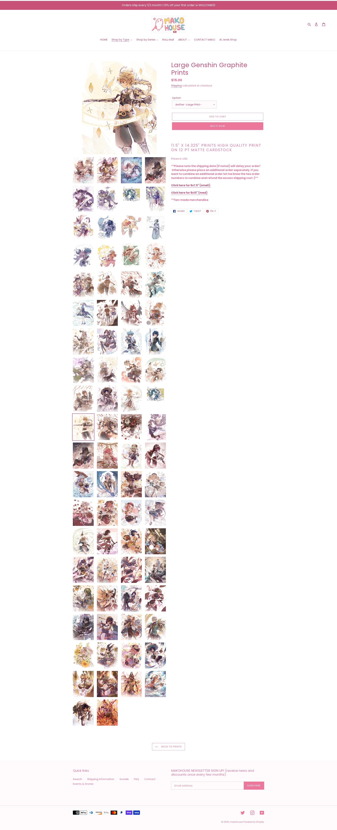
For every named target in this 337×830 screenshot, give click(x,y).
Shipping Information (100, 779)
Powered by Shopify (253, 821)
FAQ (136, 779)
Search (77, 779)
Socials (124, 779)
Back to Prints (171, 746)
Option (176, 98)
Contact (150, 779)
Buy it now (217, 126)
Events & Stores (83, 784)
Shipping (176, 85)
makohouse (236, 821)
